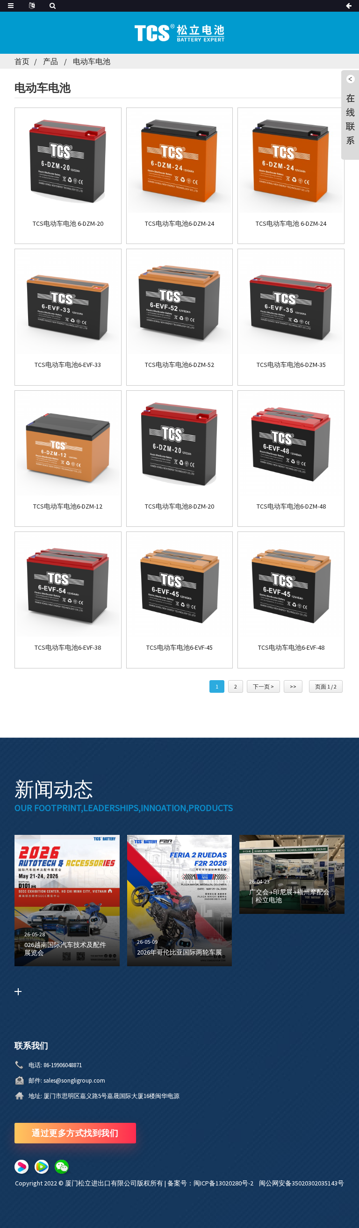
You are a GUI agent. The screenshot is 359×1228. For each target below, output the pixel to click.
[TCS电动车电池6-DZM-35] (291, 302)
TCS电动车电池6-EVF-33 (68, 365)
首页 (21, 61)
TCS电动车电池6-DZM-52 (179, 365)
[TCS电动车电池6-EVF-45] (179, 585)
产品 (50, 61)
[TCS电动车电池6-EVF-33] (68, 302)
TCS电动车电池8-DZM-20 (179, 506)
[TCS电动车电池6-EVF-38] (68, 585)
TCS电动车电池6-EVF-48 (291, 648)
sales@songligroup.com (74, 1080)
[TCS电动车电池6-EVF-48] (291, 585)
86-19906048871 (62, 1065)
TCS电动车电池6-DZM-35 (291, 365)
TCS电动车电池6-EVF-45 (179, 648)
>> (293, 686)
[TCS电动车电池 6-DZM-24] (291, 161)
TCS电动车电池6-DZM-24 (179, 224)
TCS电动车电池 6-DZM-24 (291, 224)
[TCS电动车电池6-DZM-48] (291, 444)
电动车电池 (91, 61)
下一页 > (263, 686)
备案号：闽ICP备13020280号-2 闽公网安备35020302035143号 (255, 1183)
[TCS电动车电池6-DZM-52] (179, 302)
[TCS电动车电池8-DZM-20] (179, 444)
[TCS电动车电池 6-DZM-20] (68, 161)
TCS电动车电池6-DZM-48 (291, 506)
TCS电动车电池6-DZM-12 (67, 506)
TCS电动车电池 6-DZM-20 (68, 224)
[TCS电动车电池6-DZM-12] (68, 444)
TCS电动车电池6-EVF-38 (68, 648)
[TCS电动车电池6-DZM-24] (179, 161)
